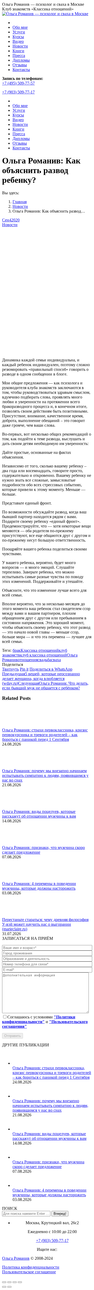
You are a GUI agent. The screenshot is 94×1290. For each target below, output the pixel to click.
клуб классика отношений (43, 655)
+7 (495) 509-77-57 (18, 83)
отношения (28, 660)
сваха (56, 660)
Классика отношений (40, 650)
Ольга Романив (16, 1258)
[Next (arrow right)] (9, 1287)
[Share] (9, 1282)
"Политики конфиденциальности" (38, 1019)
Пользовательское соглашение (29, 1272)
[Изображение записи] (16, 725)
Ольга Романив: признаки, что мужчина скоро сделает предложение (48, 1164)
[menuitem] (20, 27)
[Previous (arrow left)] (4, 1287)
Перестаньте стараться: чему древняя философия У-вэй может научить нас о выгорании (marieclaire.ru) (45, 924)
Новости (9, 224)
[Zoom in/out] (20, 1282)
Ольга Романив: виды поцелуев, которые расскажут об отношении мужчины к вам (39, 813)
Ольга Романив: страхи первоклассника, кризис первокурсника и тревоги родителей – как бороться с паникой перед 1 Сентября (45, 735)
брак (17, 650)
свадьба (44, 660)
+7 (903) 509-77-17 (18, 92)
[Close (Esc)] (4, 1282)
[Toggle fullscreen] (15, 1282)
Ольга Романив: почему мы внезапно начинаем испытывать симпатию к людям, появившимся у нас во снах (45, 775)
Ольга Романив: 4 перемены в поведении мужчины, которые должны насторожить (39, 885)
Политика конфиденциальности (30, 1267)
